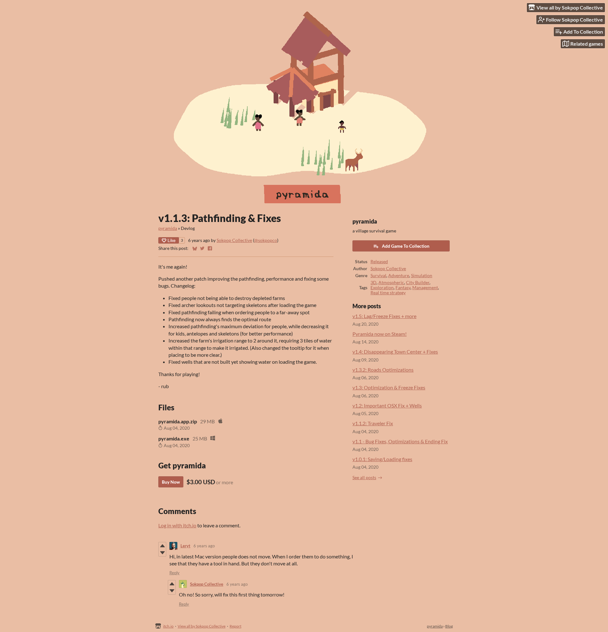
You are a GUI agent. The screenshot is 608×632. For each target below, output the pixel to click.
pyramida (167, 228)
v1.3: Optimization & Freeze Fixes (388, 387)
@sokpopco (265, 240)
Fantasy (403, 287)
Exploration (382, 287)
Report (235, 626)
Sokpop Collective (234, 240)
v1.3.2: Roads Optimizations (383, 370)
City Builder (417, 282)
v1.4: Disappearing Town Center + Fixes (395, 352)
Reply (174, 572)
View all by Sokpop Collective (201, 626)
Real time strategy (388, 292)
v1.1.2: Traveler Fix (372, 423)
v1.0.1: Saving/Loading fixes (382, 459)
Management (425, 287)
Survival (378, 275)
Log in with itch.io (177, 525)
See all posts (364, 477)
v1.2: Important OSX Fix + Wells (387, 405)
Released (379, 261)
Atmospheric (391, 282)
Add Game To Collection (405, 246)
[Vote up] (162, 545)
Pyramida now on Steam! (379, 334)
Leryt (185, 545)
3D (373, 282)
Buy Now (171, 482)
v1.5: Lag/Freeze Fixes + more (384, 316)
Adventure (398, 275)
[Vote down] (162, 552)
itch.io (168, 626)
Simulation (421, 275)
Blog (449, 626)
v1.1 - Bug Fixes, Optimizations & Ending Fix (400, 441)
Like (171, 240)
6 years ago (204, 545)
